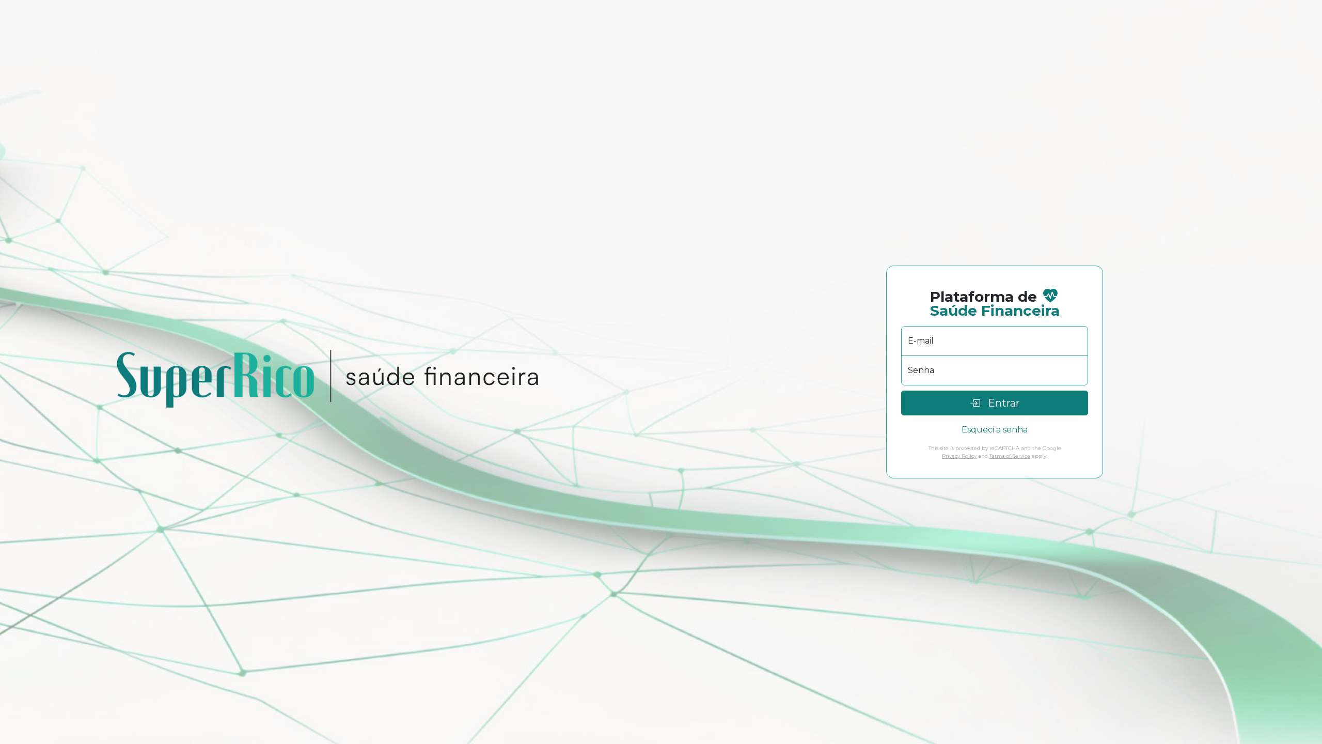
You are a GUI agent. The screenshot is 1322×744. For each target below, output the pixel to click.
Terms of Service (1009, 456)
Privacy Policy (959, 456)
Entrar (1000, 403)
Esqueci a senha (995, 430)
